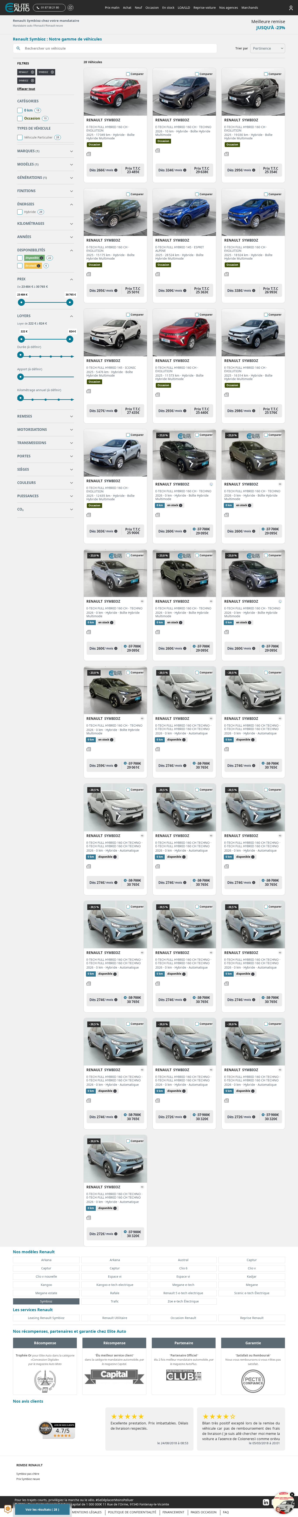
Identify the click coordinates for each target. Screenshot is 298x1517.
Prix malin (112, 7)
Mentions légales (87, 1512)
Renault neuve (54, 25)
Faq (226, 1512)
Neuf (138, 7)
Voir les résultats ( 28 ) (42, 1509)
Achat (127, 7)
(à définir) (34, 347)
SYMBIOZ (23, 80)
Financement (173, 1512)
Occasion (152, 7)
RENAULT (23, 72)
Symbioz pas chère (27, 1474)
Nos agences (228, 7)
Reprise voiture (205, 7)
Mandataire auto (22, 25)
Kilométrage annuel (39, 390)
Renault (39, 25)
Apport (29, 369)
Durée (29, 347)
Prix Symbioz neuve (28, 1479)
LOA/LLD (184, 7)
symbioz (43, 72)
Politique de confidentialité (132, 1512)
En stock (168, 7)
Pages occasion (204, 1512)
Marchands (249, 7)
